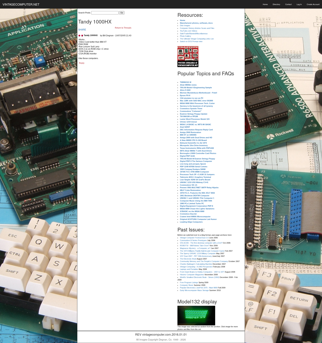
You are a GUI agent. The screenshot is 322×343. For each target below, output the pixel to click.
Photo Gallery (185, 36)
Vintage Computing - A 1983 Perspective (196, 267)
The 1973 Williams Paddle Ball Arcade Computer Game (202, 251)
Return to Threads (123, 28)
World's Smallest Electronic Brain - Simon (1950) (199, 277)
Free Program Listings (189, 282)
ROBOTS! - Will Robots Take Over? (194, 246)
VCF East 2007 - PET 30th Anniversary (196, 256)
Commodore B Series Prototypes (193, 240)
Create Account (313, 4)
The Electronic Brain (188, 259)
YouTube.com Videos (188, 31)
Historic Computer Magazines (192, 275)
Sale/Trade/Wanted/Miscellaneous (194, 34)
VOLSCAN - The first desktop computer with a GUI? (201, 243)
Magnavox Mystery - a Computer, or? (195, 248)
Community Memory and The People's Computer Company (204, 261)
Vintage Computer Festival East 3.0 (194, 238)
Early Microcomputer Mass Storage (194, 290)
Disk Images (185, 25)
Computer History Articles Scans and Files (197, 28)
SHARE (82, 29)
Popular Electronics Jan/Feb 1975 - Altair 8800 (199, 288)
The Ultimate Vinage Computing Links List (197, 39)
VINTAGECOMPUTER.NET (21, 4)
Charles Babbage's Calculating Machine (196, 264)
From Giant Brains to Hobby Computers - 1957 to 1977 (202, 272)
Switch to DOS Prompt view (191, 41)
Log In (299, 4)
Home (265, 4)
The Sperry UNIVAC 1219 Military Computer (198, 253)
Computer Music (186, 285)
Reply (81, 63)
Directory (276, 4)
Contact (288, 4)
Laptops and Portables (189, 269)
